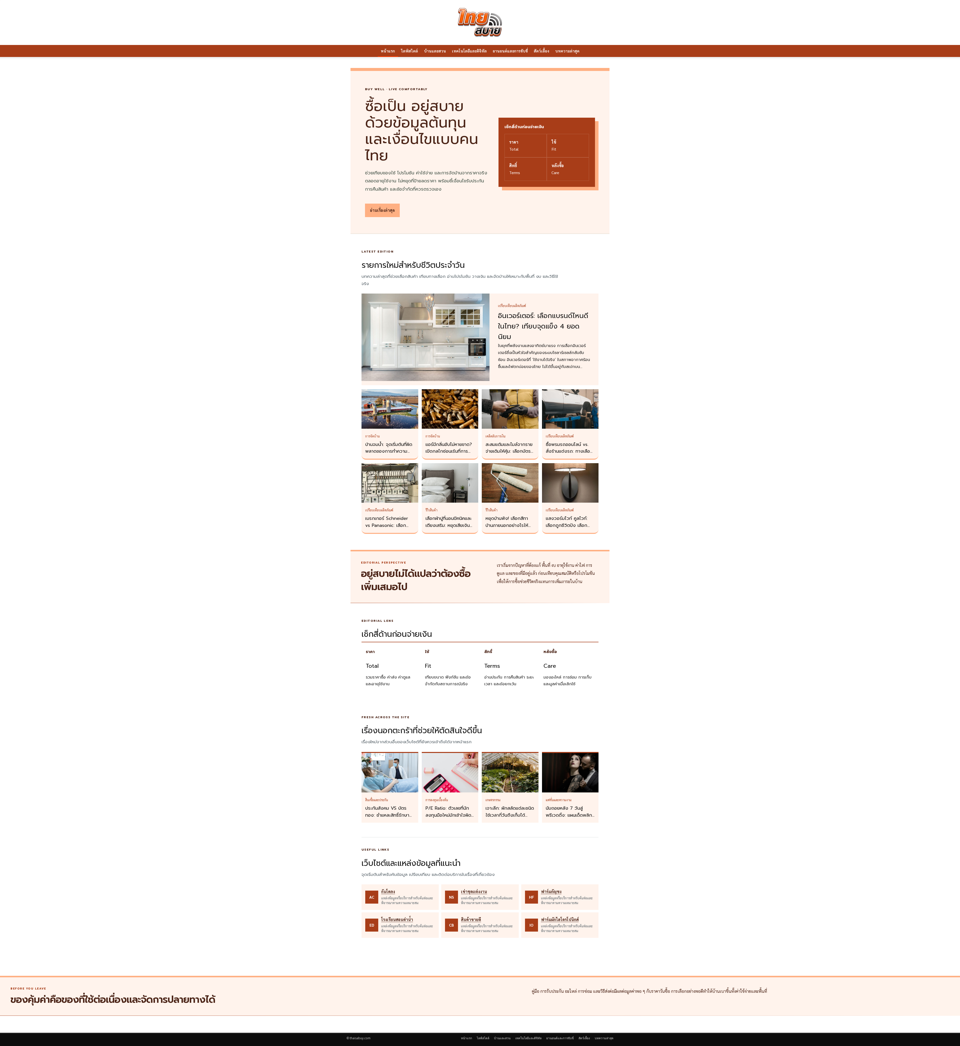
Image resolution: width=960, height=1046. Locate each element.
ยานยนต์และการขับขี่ (510, 50)
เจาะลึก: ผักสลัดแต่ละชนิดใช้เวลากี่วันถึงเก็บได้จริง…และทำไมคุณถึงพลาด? (510, 819)
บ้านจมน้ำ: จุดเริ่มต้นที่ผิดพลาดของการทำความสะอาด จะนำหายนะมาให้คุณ (388, 455)
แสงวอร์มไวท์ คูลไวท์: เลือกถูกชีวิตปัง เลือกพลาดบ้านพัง (567, 525)
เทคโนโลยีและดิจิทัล (469, 50)
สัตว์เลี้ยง (541, 50)
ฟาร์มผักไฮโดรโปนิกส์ (560, 919)
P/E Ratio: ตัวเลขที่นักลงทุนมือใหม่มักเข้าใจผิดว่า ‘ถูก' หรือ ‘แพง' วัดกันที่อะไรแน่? (448, 819)
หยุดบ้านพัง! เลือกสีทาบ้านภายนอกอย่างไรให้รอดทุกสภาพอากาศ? (507, 525)
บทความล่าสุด (567, 50)
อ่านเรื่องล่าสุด (382, 210)
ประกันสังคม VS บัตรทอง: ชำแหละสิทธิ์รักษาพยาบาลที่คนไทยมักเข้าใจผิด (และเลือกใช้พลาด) (388, 819)
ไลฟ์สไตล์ (409, 50)
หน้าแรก (388, 50)
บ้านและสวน (435, 50)
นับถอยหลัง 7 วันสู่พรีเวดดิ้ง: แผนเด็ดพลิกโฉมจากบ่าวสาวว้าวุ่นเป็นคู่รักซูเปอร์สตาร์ (569, 819)
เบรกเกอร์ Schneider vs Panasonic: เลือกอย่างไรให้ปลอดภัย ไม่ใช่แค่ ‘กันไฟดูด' (388, 529)
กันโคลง (388, 891)
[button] (608, 51)
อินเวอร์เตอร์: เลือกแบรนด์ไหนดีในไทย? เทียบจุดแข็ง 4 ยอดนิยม (543, 326)
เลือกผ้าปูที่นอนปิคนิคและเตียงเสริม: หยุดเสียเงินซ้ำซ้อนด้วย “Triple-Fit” (450, 525)
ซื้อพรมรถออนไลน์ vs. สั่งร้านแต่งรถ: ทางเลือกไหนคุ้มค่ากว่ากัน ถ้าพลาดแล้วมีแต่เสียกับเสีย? (570, 455)
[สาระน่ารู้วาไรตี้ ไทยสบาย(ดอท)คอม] (480, 22)
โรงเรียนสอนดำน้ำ (397, 919)
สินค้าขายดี (471, 919)
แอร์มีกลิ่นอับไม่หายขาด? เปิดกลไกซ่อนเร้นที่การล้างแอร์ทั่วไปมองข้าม (449, 451)
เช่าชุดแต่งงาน (474, 891)
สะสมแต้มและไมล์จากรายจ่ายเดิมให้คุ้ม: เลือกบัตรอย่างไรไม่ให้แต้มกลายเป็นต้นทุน (509, 455)
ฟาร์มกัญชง (551, 891)
